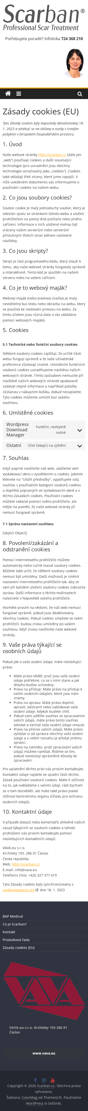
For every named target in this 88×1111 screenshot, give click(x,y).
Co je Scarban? (15, 924)
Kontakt (9, 932)
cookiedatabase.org (18, 890)
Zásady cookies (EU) (18, 947)
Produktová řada (16, 939)
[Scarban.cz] (8, 94)
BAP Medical (13, 916)
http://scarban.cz (52, 154)
